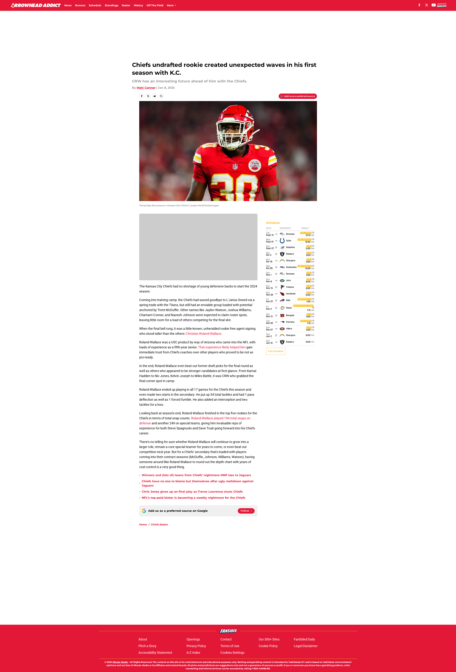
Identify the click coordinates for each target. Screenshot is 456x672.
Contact (226, 639)
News (67, 5)
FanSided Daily (304, 639)
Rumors (80, 5)
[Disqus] (235, 577)
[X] (426, 5)
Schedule (95, 5)
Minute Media (120, 662)
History (138, 5)
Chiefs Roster (159, 524)
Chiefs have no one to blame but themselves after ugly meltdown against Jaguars (198, 483)
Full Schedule (275, 351)
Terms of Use (229, 646)
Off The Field (155, 5)
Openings (193, 639)
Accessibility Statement (155, 652)
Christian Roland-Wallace (203, 333)
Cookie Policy (268, 646)
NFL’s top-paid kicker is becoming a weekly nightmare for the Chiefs (193, 497)
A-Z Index (193, 652)
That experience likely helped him (222, 347)
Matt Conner (146, 87)
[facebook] (419, 5)
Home (143, 524)
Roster (126, 5)
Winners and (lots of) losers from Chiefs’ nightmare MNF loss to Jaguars (196, 475)
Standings (111, 5)
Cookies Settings (232, 652)
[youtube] (434, 5)
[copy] (161, 96)
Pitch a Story (147, 646)
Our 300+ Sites (269, 639)
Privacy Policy (196, 646)
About (143, 639)
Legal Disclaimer (305, 646)
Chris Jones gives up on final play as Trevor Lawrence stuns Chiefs (192, 491)
